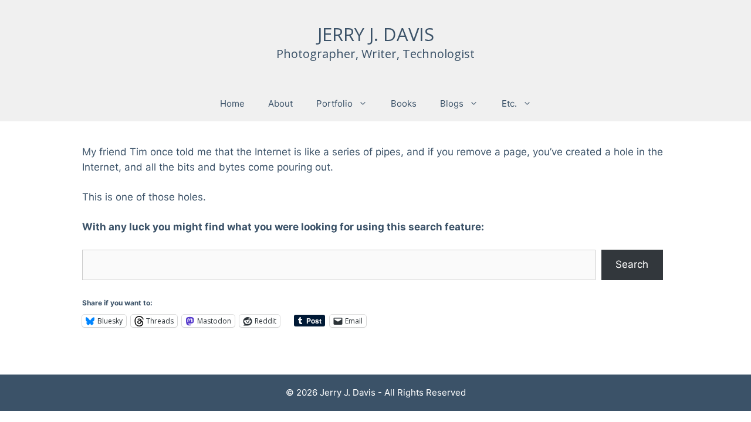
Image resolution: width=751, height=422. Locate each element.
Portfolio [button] (334, 103)
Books (404, 103)
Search (631, 264)
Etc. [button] (509, 103)
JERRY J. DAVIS (375, 34)
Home (232, 103)
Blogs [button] (452, 103)
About (280, 103)
